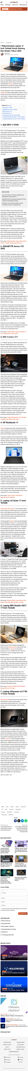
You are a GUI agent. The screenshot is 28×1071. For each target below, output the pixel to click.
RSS (21, 1062)
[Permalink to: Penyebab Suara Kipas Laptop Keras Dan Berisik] (21, 872)
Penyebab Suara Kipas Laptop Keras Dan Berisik (21, 879)
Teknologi (3, 814)
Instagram (8, 1062)
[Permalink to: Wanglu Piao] (2, 54)
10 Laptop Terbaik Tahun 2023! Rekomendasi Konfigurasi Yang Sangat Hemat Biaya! (6, 880)
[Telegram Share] (22, 820)
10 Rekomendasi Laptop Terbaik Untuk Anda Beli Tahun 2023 (20, 865)
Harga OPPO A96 (6, 923)
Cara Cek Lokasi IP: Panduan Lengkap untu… (12, 957)
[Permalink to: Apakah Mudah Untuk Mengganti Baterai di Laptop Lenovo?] (7, 858)
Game (17, 806)
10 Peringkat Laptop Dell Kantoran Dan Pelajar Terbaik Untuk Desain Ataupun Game (21, 828)
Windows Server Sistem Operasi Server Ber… (16, 1026)
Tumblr (21, 1059)
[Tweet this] (18, 820)
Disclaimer (20, 1044)
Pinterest (8, 1059)
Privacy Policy (7, 1044)
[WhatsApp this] (25, 820)
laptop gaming (12, 647)
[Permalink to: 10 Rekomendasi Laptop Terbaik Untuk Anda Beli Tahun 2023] (21, 859)
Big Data (4, 971)
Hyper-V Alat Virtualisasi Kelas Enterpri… (14, 1020)
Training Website (14, 1051)
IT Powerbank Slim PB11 (8, 935)
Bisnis (12, 806)
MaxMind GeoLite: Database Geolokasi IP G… (13, 973)
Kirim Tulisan (20, 1049)
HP (2, 809)
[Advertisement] (14, 26)
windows (15, 1024)
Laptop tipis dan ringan (7, 508)
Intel (6, 809)
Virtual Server (4, 1014)
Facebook (8, 1057)
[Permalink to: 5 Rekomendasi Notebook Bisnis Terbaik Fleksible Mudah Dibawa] (7, 843)
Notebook (9, 812)
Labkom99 (4, 92)
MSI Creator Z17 (10, 336)
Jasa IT (7, 1047)
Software (16, 812)
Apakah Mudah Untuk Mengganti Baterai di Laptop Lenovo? (6, 865)
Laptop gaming (5, 699)
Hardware (23, 806)
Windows (11, 814)
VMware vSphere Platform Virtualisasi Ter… (12, 1015)
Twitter (21, 1057)
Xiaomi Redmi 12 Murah (8, 926)
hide (10, 105)
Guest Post (7, 1049)
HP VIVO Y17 (5, 932)
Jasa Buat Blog (20, 1047)
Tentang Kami (20, 1042)
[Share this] (15, 820)
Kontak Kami (7, 1042)
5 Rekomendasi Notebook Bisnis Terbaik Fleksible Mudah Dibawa (5, 850)
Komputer (18, 809)
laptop (11, 84)
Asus (7, 806)
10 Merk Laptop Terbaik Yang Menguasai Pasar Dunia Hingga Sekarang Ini (21, 850)
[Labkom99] (14, 2)
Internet (11, 809)
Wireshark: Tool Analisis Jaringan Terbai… (13, 990)
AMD (2, 806)
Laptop (3, 428)
